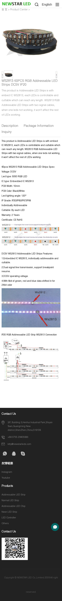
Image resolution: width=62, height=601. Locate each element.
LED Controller (9, 518)
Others (5, 524)
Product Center (19, 10)
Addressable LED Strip (13, 495)
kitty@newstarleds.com (19, 444)
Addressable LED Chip (13, 506)
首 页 (4, 10)
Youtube (6, 478)
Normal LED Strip (10, 501)
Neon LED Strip (9, 512)
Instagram (7, 472)
